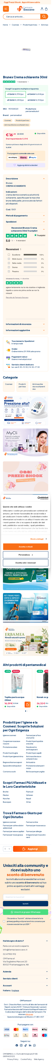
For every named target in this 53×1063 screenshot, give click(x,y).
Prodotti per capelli (33, 753)
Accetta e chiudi (26, 547)
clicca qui (29, 1014)
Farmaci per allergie (34, 831)
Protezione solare (10, 747)
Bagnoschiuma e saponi (12, 762)
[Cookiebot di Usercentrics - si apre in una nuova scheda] (37, 498)
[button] (25, 940)
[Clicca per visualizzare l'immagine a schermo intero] (26, 50)
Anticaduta (30, 762)
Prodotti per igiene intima (13, 756)
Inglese (15, 990)
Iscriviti (25, 904)
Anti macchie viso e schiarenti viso (16, 125)
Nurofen (6, 798)
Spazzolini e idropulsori (12, 766)
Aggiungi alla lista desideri (27, 165)
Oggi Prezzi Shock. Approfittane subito (26, 2)
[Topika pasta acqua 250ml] (18, 683)
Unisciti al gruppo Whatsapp (27, 912)
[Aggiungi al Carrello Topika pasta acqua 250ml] (28, 704)
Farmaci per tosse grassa (13, 835)
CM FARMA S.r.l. (9, 1054)
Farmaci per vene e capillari (13, 831)
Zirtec (28, 802)
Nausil (28, 798)
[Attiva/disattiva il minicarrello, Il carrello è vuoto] (46, 9)
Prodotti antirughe (10, 753)
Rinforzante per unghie (35, 771)
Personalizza (24, 555)
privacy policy (13, 921)
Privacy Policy (12, 1059)
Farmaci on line (32, 822)
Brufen (6, 792)
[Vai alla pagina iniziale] (25, 9)
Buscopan (7, 802)
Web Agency (39, 1059)
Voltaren (29, 795)
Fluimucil (29, 792)
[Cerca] (44, 16)
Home (5, 25)
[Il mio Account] (42, 9)
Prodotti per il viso (30, 25)
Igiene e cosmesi (9, 735)
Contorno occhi (9, 771)
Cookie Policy (26, 1059)
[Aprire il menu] (6, 9)
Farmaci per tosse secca (35, 825)
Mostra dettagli (37, 539)
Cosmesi (15, 25)
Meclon (6, 795)
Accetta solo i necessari (25, 563)
